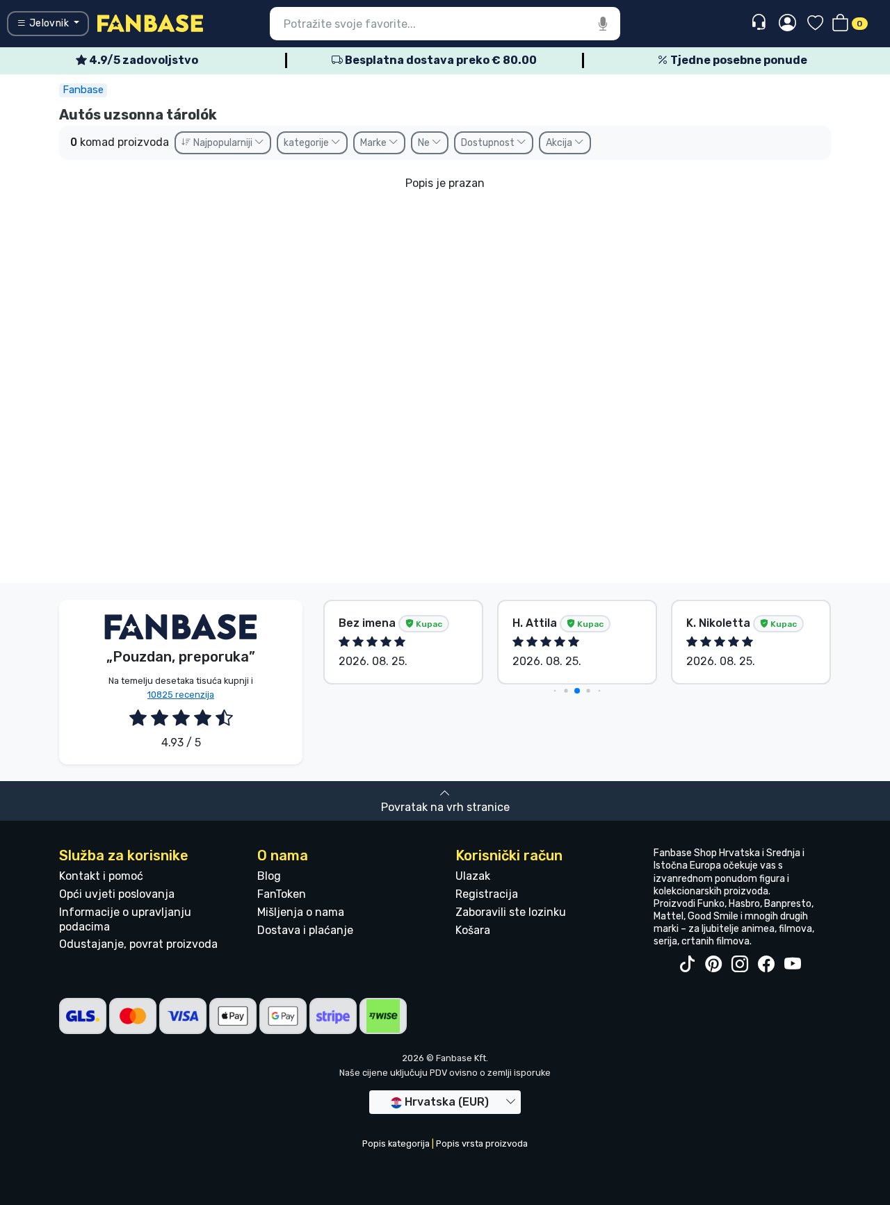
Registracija (486, 894)
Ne (425, 143)
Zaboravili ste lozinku (510, 912)
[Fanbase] (150, 22)
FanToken (281, 894)
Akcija (560, 143)
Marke (374, 143)
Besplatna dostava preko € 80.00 (440, 60)
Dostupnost (489, 143)
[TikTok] (687, 964)
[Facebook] (766, 964)
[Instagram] (739, 964)
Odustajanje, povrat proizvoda (138, 944)
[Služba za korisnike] (760, 22)
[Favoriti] (815, 24)
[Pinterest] (713, 964)
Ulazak (472, 876)
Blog (269, 876)
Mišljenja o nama (300, 912)
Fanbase (83, 89)
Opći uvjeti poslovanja (117, 894)
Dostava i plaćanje (305, 930)
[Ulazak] (787, 23)
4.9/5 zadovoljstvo (142, 60)
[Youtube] (792, 964)
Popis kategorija (396, 1143)
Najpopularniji (222, 143)
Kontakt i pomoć (101, 876)
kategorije (307, 143)
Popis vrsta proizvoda (482, 1143)
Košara (472, 930)
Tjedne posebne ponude (737, 60)
